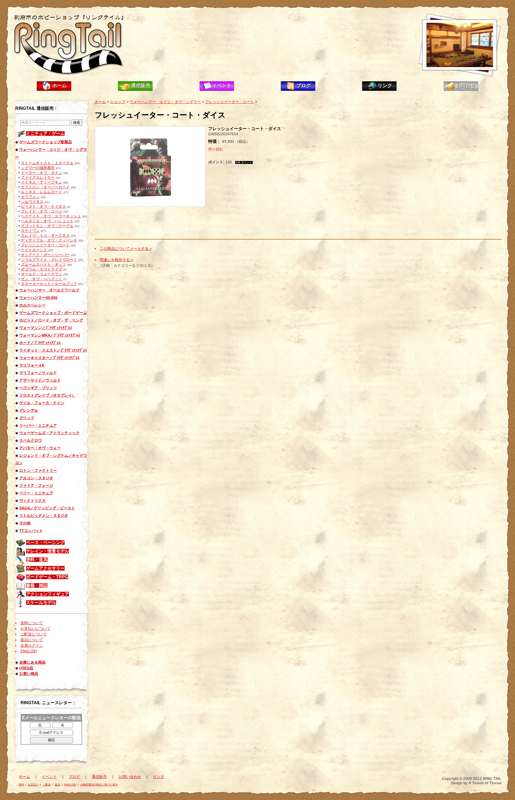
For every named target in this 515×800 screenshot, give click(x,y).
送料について (31, 623)
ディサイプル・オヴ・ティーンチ (49, 240)
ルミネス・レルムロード (41, 192)
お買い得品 (28, 673)
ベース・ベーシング (45, 542)
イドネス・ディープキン (41, 182)
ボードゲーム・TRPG (47, 577)
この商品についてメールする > (126, 248)
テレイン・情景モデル (47, 551)
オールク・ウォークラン (41, 274)
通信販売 (140, 85)
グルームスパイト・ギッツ (43, 264)
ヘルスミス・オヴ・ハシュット (47, 221)
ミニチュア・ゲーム (45, 133)
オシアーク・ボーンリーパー (45, 255)
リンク (385, 85)
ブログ (303, 85)
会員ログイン (31, 645)
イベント (222, 85)
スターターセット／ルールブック (49, 284)
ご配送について (33, 634)
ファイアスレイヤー (38, 177)
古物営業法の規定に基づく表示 (99, 784)
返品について (31, 640)
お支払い (33, 784)
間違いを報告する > (116, 260)
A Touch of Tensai (485, 783)
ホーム (59, 85)
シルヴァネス (32, 201)
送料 (21, 784)
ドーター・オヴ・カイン (41, 172)
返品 (57, 784)
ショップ (117, 102)
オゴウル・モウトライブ (41, 269)
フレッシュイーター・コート (45, 245)
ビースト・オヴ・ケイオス (43, 206)
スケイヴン (30, 230)
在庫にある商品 (32, 662)
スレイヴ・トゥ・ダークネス (45, 235)
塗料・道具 (36, 559)
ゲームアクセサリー (45, 568)
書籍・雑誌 (36, 585)
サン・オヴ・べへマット (41, 279)
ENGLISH (28, 651)
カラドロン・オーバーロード (45, 187)
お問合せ (465, 85)
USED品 (26, 668)
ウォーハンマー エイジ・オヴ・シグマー (165, 102)
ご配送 (47, 784)
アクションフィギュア (47, 594)
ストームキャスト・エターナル (47, 163)
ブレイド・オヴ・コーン (41, 211)
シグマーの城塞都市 (38, 168)
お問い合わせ (130, 777)
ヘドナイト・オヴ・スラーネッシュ (51, 216)
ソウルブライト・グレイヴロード (49, 259)
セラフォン (30, 197)
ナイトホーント (34, 250)
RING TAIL (492, 778)
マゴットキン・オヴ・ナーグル (47, 226)
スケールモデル (41, 602)
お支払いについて (35, 628)
